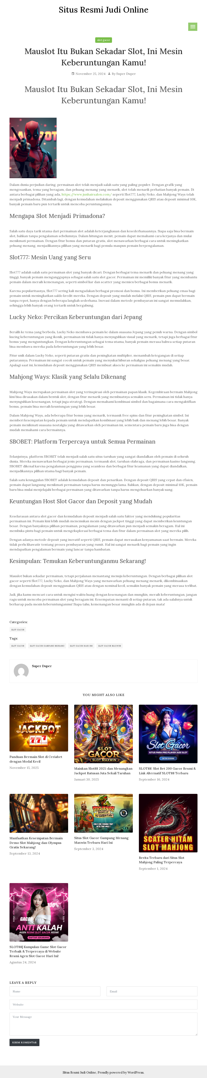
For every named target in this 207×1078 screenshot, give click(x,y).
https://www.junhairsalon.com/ (87, 194)
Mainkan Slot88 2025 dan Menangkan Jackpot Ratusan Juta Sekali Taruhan (103, 770)
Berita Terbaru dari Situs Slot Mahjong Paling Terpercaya (161, 860)
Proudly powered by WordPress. (121, 1072)
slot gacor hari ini (81, 646)
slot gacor (103, 40)
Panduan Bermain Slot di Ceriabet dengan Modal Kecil (36, 759)
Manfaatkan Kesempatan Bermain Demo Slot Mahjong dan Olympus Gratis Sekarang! (36, 842)
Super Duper (126, 74)
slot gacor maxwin (109, 646)
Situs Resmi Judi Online (79, 1072)
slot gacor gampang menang (47, 646)
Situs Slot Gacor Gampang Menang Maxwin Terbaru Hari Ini (101, 840)
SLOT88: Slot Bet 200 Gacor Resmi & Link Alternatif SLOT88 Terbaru (167, 770)
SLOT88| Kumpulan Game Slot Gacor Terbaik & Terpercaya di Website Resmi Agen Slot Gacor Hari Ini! (38, 951)
